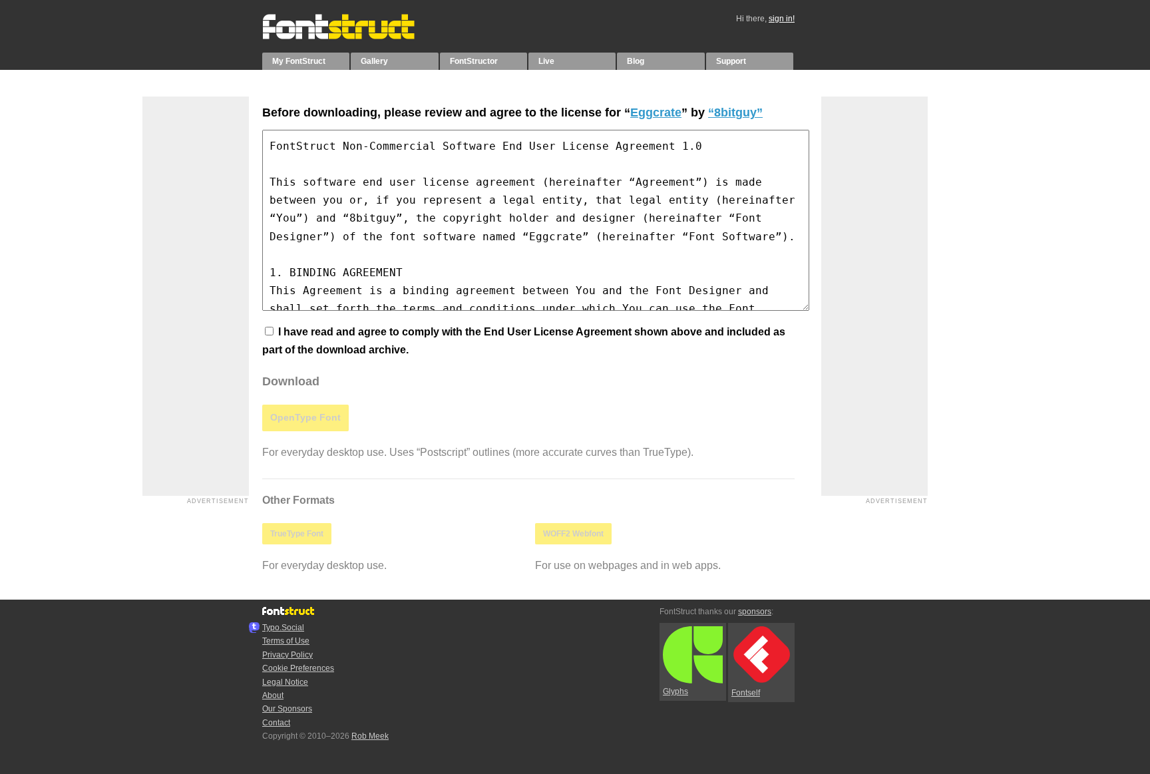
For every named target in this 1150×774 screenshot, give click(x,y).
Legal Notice (285, 682)
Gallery (374, 61)
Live (546, 61)
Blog (635, 61)
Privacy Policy (287, 655)
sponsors (754, 611)
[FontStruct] (352, 36)
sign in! (782, 18)
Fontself (745, 692)
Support (731, 61)
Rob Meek (370, 736)
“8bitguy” (735, 112)
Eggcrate (655, 112)
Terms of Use (285, 641)
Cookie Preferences (298, 668)
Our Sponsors (287, 708)
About (273, 695)
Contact (276, 722)
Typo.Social (283, 627)
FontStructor (474, 61)
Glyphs (675, 691)
